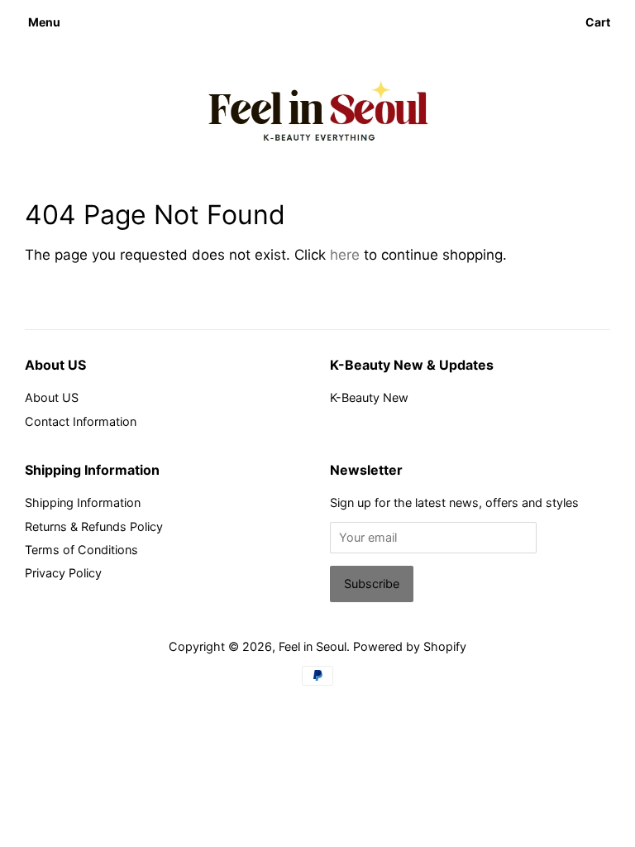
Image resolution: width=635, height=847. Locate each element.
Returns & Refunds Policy (94, 526)
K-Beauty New (369, 397)
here (345, 254)
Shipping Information (83, 502)
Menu (44, 22)
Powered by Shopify (409, 646)
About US (52, 397)
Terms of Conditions (81, 550)
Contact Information (80, 421)
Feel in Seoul (312, 646)
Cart (597, 22)
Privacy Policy (63, 573)
